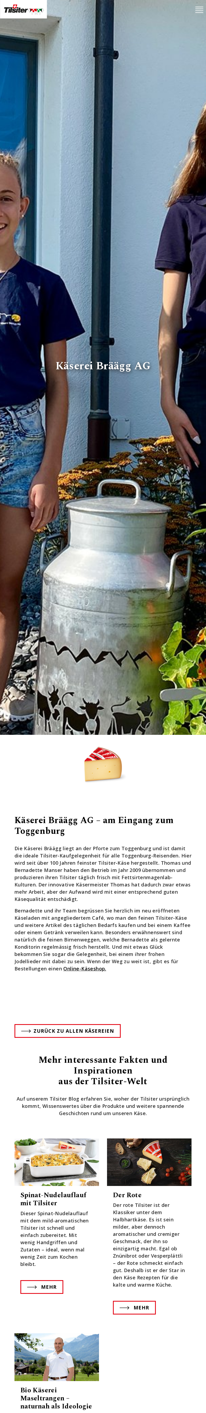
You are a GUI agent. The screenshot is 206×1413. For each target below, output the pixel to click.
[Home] (23, 9)
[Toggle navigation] (199, 10)
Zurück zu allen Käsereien (74, 1031)
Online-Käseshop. (84, 968)
